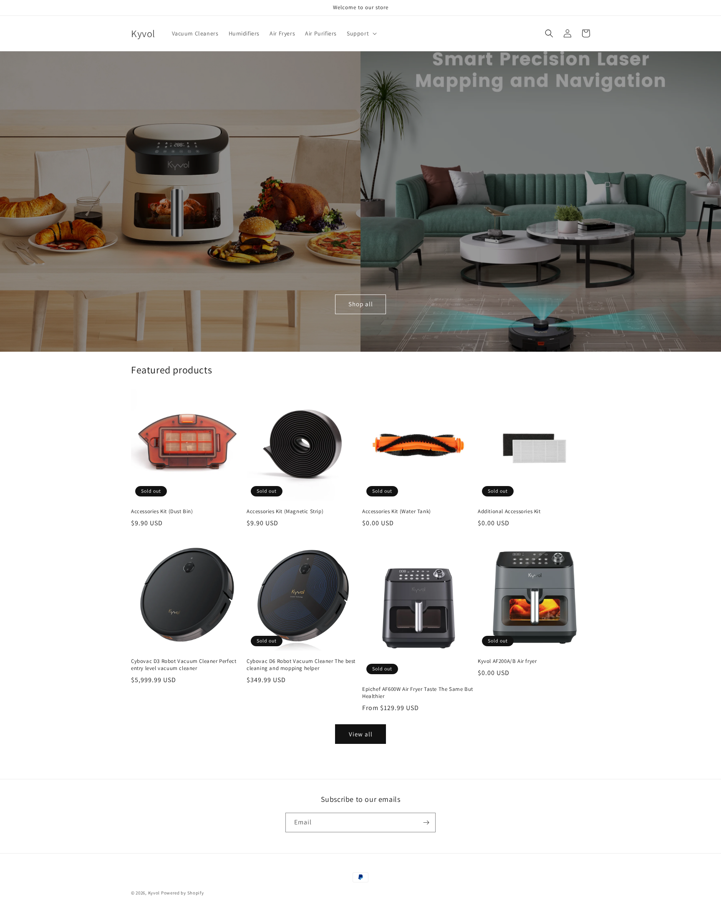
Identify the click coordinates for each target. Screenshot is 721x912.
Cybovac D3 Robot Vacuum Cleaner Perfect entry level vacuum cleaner (183, 665)
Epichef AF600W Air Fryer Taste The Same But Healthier (417, 693)
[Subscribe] (426, 822)
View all (361, 734)
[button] (361, 33)
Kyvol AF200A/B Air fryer (507, 661)
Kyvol (154, 893)
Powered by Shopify (182, 893)
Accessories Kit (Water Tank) (396, 511)
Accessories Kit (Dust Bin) (162, 511)
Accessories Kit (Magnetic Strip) (285, 511)
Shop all (360, 304)
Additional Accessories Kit (509, 511)
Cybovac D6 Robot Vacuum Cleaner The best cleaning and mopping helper (301, 665)
